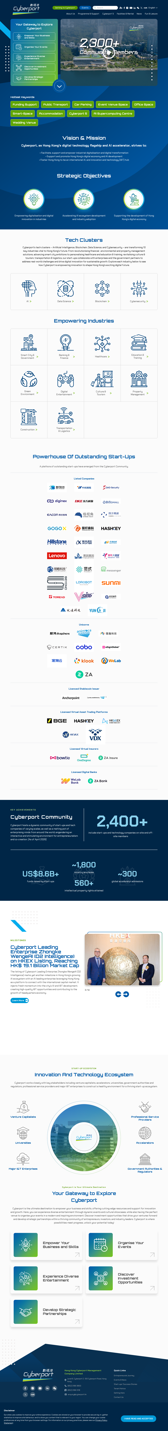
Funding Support (25, 104)
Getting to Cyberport (65, 7)
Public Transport (55, 104)
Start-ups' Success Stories (125, 1384)
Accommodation (51, 113)
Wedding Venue (24, 122)
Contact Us (119, 1397)
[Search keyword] (94, 7)
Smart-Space (23, 113)
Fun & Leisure (151, 13)
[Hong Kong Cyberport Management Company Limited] (12, 12)
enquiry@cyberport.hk (77, 1394)
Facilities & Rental (125, 13)
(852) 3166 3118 (74, 1390)
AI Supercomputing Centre (113, 113)
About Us (70, 13)
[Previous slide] (118, 994)
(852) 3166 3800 (74, 1386)
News (139, 13)
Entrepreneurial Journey (124, 1375)
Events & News (120, 1380)
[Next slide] (126, 994)
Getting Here (119, 1393)
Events (85, 7)
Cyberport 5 (108, 13)
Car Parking (83, 104)
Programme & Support (88, 13)
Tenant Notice (120, 1388)
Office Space (143, 104)
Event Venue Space (113, 104)
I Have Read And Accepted (138, 1418)
